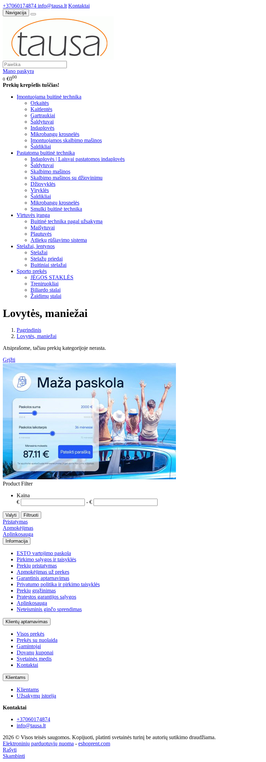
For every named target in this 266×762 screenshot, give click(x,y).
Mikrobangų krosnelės (54, 134)
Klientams (16, 677)
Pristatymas (15, 522)
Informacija (17, 541)
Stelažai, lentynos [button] (36, 246)
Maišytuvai (42, 227)
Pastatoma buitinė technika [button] (46, 153)
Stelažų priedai (46, 259)
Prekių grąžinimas (36, 590)
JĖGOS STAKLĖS (51, 277)
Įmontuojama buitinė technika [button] (49, 97)
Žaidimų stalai (45, 296)
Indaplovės (42, 128)
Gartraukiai (42, 115)
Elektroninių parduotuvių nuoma (38, 743)
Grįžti (9, 360)
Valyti (11, 515)
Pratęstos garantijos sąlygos (46, 597)
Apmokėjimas (18, 528)
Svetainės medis (34, 659)
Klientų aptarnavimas (27, 621)
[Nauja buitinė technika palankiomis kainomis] (58, 58)
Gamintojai (29, 646)
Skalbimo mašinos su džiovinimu (66, 178)
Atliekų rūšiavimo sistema (58, 240)
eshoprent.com (94, 743)
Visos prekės (30, 634)
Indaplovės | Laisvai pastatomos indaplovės (77, 159)
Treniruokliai (44, 284)
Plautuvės (41, 234)
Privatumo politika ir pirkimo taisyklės (58, 584)
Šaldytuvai (42, 122)
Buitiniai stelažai (48, 265)
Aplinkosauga (18, 534)
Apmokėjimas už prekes (43, 572)
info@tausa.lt (52, 6)
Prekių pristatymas (37, 566)
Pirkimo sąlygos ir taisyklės (46, 559)
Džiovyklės (42, 184)
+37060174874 (20, 6)
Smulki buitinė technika (56, 209)
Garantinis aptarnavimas (43, 578)
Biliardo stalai (45, 290)
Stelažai (38, 252)
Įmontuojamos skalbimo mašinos (66, 140)
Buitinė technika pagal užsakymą (66, 221)
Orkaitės (39, 103)
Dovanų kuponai (35, 652)
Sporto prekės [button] (32, 271)
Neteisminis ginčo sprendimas (49, 609)
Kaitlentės (41, 109)
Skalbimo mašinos (50, 171)
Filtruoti (31, 515)
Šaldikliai (40, 146)
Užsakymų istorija (36, 696)
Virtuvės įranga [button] (33, 215)
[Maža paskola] (89, 477)
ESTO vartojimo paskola (44, 553)
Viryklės (39, 190)
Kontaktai (79, 6)
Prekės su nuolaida (37, 640)
